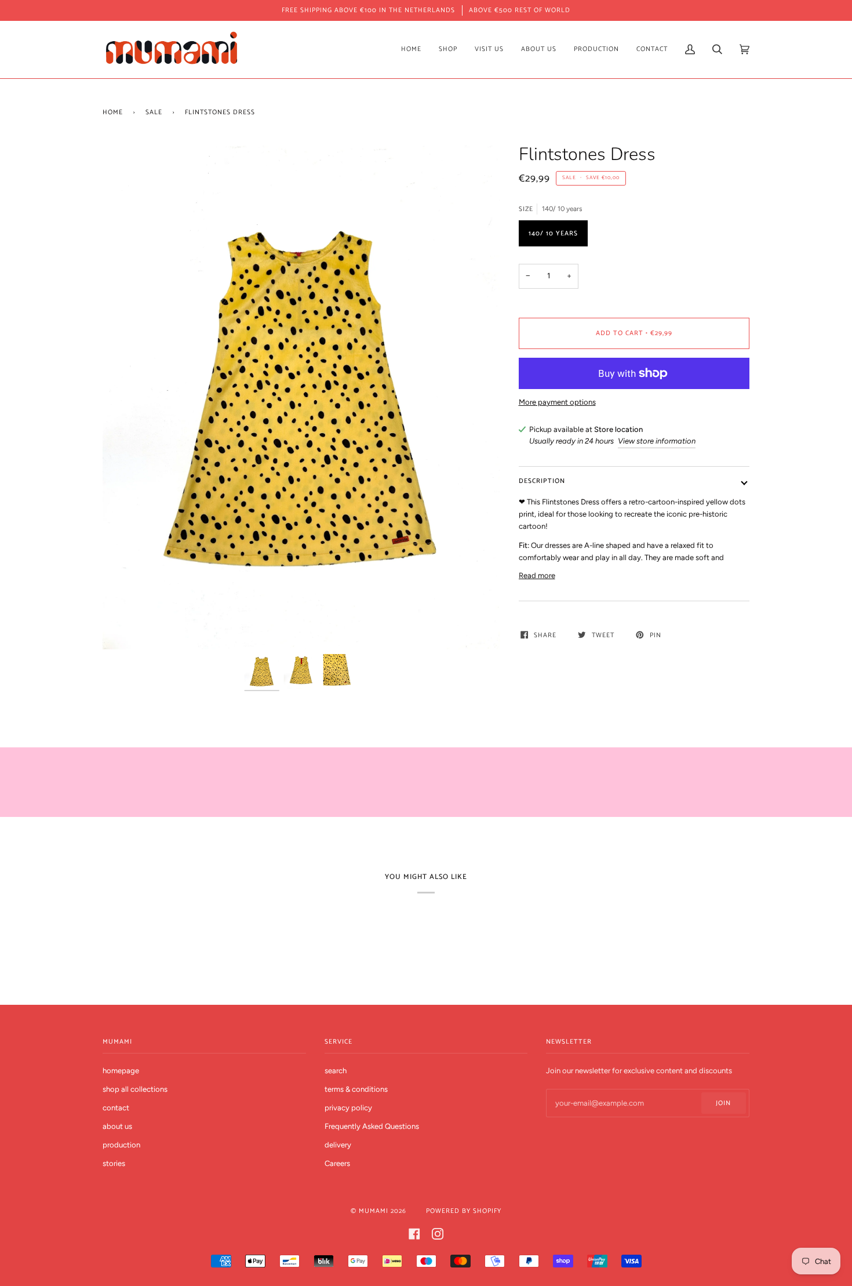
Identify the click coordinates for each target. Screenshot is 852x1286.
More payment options (557, 402)
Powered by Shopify (463, 1210)
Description (542, 480)
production (121, 1144)
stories (114, 1163)
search (336, 1070)
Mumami (373, 1210)
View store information (657, 441)
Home (113, 112)
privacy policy (348, 1107)
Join (723, 1103)
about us (117, 1126)
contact (116, 1107)
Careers (337, 1163)
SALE (153, 112)
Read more (537, 575)
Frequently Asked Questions (372, 1126)
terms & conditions (356, 1089)
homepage (121, 1070)
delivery (338, 1144)
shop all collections (135, 1089)
